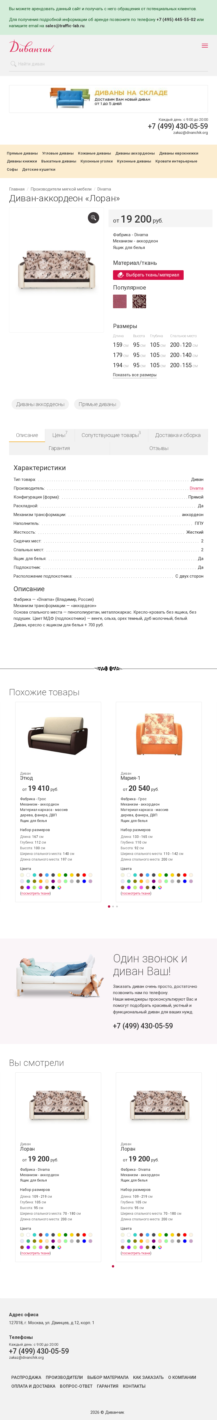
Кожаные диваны (94, 153)
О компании (182, 1377)
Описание (27, 435)
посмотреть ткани (35, 893)
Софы (12, 170)
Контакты (134, 1386)
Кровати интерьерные (176, 161)
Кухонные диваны (134, 161)
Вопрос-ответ (76, 1386)
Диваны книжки (22, 161)
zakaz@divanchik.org (190, 132)
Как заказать (148, 1377)
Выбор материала (108, 1377)
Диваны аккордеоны (135, 153)
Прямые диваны (22, 153)
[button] (109, 907)
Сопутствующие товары (111, 434)
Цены (60, 434)
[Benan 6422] (139, 307)
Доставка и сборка (178, 435)
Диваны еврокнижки (178, 153)
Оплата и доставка (33, 1386)
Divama (196, 488)
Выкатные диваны (58, 161)
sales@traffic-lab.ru (64, 25)
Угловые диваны (58, 153)
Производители (64, 1377)
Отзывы (158, 448)
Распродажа (26, 1377)
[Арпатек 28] (120, 307)
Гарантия (59, 448)
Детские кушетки (38, 170)
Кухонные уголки (97, 161)
